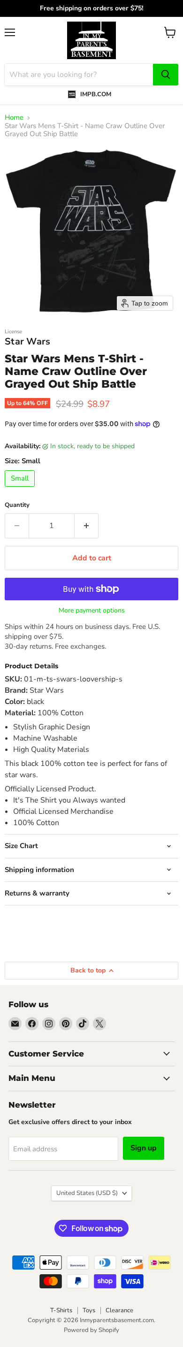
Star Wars (28, 341)
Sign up (143, 1148)
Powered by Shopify (91, 1330)
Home (14, 118)
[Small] (21, 489)
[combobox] (79, 74)
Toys (89, 1310)
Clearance (119, 1310)
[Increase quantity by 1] (87, 525)
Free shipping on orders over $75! (91, 8)
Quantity (17, 505)
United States (87, 1193)
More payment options (92, 610)
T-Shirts (61, 1310)
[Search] (165, 74)
